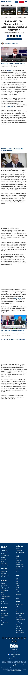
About (18, 601)
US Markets (4, 585)
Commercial (19, 550)
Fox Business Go (20, 630)
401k (2, 561)
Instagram (9, 638)
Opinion (18, 595)
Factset (18, 662)
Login (16, 1)
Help (14, 656)
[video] (14, 322)
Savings (3, 557)
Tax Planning (4, 565)
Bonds (2, 592)
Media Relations (20, 613)
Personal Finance (4, 546)
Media (3, 18)
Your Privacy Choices (15, 654)
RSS (22, 638)
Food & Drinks (4, 622)
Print (17, 36)
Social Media (19, 560)
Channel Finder (19, 604)
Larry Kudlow (8, 43)
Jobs (17, 606)
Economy (4, 568)
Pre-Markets (4, 602)
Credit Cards (4, 553)
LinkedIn (18, 638)
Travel (2, 617)
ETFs (2, 594)
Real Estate (19, 546)
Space (17, 571)
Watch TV (22, 1)
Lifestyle (4, 611)
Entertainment (4, 613)
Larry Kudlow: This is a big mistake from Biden (13, 63)
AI (16, 570)
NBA (17, 580)
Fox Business (6, 1)
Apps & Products (20, 632)
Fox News (18, 626)
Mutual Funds (4, 603)
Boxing (17, 585)
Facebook (8, 36)
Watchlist (4, 607)
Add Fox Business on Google (15, 39)
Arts (2, 624)
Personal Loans (5, 555)
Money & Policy (5, 575)
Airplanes (3, 621)
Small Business (5, 577)
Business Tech (19, 564)
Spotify (12, 641)
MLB (17, 581)
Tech (17, 556)
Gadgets (18, 562)
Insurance (3, 559)
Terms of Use (19, 608)
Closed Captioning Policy (14, 658)
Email (20, 36)
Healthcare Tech (20, 566)
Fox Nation (18, 628)
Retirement (4, 563)
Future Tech (19, 568)
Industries (3, 598)
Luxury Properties (20, 552)
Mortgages (4, 550)
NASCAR (18, 583)
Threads (14, 36)
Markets (4, 580)
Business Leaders (5, 596)
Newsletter (25, 638)
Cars (2, 619)
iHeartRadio (15, 641)
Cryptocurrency (5, 587)
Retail (2, 600)
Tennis (17, 591)
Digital (17, 558)
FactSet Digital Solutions (16, 664)
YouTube (12, 638)
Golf (17, 589)
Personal (18, 548)
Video (18, 598)
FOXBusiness (15, 43)
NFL (17, 578)
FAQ (17, 611)
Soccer (17, 587)
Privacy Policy (19, 610)
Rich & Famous (4, 615)
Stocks (3, 583)
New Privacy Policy (14, 651)
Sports (18, 575)
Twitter (11, 36)
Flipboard (15, 638)
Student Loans (4, 552)
